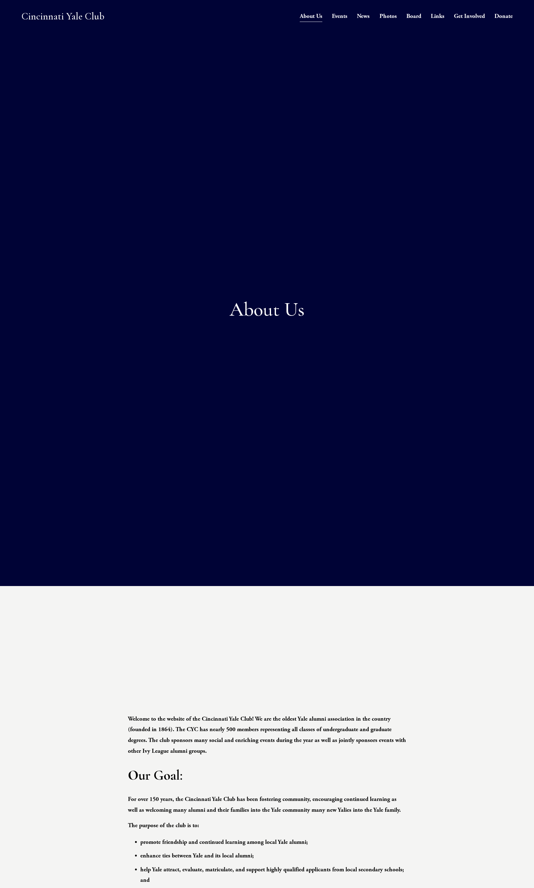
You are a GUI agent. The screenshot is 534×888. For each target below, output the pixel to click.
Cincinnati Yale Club (62, 16)
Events (339, 16)
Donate (503, 16)
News (363, 16)
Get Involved (469, 16)
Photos (388, 16)
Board (413, 16)
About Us (311, 16)
